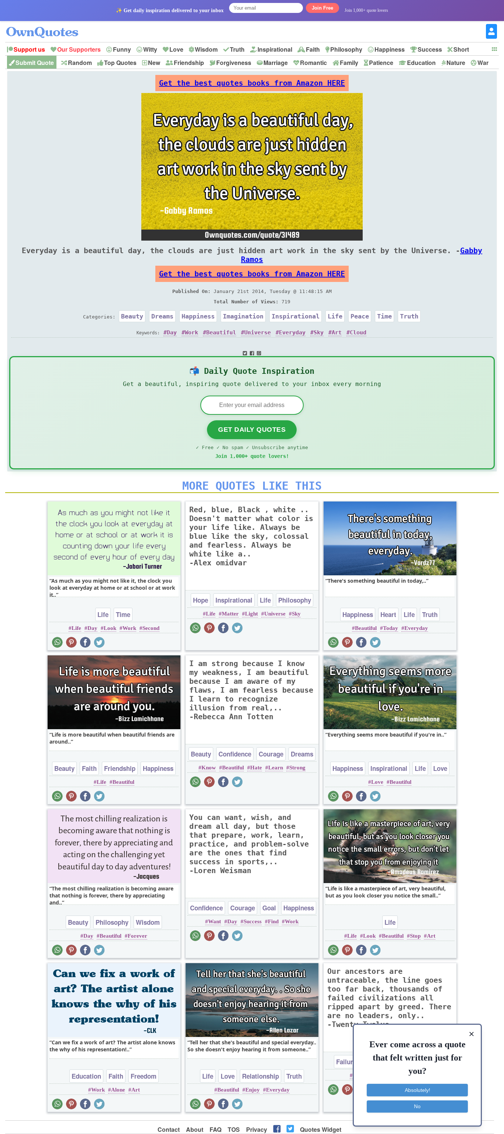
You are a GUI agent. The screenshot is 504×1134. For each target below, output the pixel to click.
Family (349, 62)
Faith (313, 49)
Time (384, 316)
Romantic (313, 62)
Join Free (322, 8)
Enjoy (252, 1090)
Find (273, 921)
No (417, 1106)
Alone (118, 1090)
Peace (360, 316)
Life (335, 316)
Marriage (275, 62)
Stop (415, 936)
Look (110, 628)
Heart (388, 614)
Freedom (143, 1076)
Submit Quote (34, 62)
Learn (275, 768)
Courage (271, 753)
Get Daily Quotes (252, 429)
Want (214, 921)
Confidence (234, 753)
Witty (150, 49)
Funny (122, 49)
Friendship (189, 62)
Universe (257, 332)
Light (251, 614)
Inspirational (275, 49)
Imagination (243, 316)
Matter (230, 614)
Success (430, 49)
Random (80, 62)
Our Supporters (79, 49)
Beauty (132, 316)
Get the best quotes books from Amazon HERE (252, 83)
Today (390, 628)
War (483, 62)
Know (208, 768)
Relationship (260, 1076)
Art (337, 332)
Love (176, 49)
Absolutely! (417, 1090)
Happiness (389, 49)
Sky (319, 332)
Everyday (292, 332)
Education (421, 62)
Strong (297, 768)
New (154, 62)
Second (150, 628)
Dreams (162, 316)
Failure (346, 1061)
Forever (137, 936)
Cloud (358, 332)
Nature (455, 62)
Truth (237, 49)
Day (172, 332)
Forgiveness (233, 62)
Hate (256, 768)
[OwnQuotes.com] (46, 25)
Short (461, 49)
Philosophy (346, 49)
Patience (381, 62)
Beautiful (221, 332)
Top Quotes (120, 62)
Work (191, 332)
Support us (29, 49)
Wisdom (206, 49)
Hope (200, 600)
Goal (269, 907)
